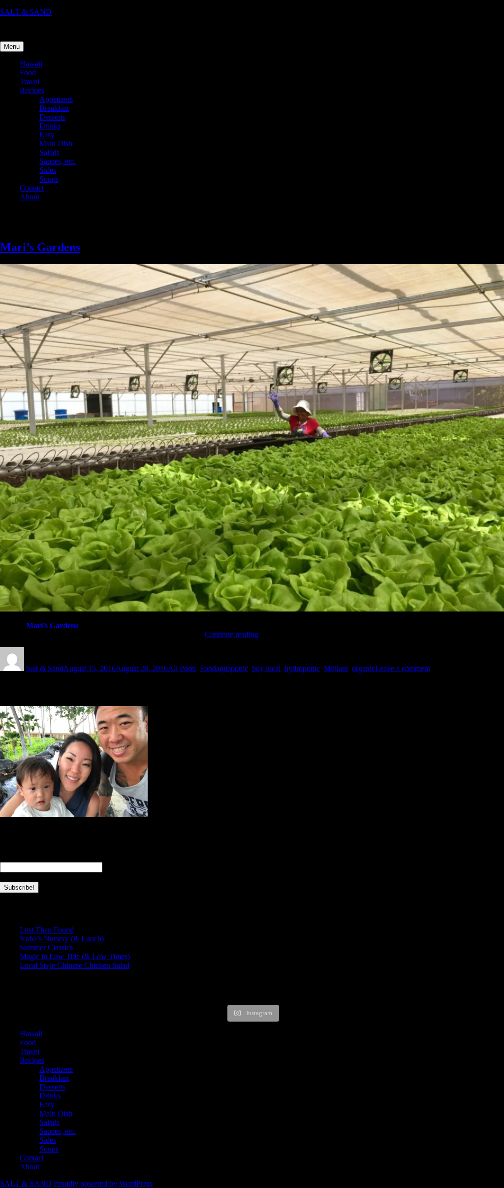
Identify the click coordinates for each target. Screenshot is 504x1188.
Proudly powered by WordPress (103, 1183)
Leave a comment (402, 668)
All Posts (182, 668)
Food (28, 72)
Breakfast (54, 108)
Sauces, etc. (57, 161)
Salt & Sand (44, 668)
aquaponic (232, 668)
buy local (266, 668)
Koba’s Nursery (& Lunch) (62, 938)
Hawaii (31, 64)
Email (12, 857)
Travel (29, 81)
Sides (47, 170)
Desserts (52, 117)
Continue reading (231, 634)
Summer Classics (46, 947)
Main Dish (55, 143)
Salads (49, 152)
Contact (32, 188)
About (29, 197)
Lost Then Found (47, 930)
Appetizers (56, 99)
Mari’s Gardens (40, 247)
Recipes (32, 90)
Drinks (50, 126)
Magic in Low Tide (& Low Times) (75, 956)
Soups (49, 179)
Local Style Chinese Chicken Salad (74, 965)
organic (363, 668)
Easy (47, 134)
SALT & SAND (26, 12)
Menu (12, 46)
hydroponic (302, 668)
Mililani (336, 668)
